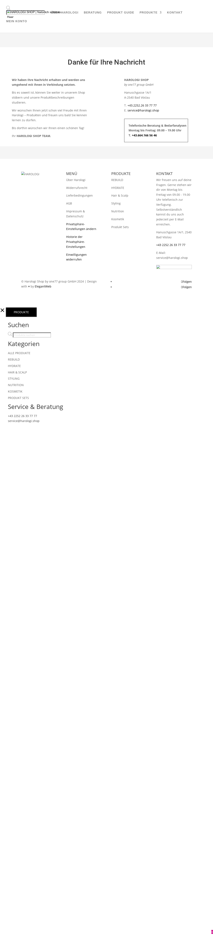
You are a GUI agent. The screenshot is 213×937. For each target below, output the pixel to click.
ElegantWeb (43, 286)
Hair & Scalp (119, 195)
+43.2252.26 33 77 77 (142, 105)
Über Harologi (75, 180)
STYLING (14, 378)
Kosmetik (117, 219)
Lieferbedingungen (79, 195)
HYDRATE (117, 188)
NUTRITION (16, 385)
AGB (69, 203)
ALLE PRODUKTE (19, 353)
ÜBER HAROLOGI (64, 12)
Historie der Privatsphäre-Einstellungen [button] (75, 242)
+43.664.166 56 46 (144, 135)
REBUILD (117, 180)
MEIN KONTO (16, 21)
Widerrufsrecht (76, 188)
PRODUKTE (148, 12)
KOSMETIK (15, 391)
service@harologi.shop (143, 110)
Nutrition (117, 211)
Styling (116, 203)
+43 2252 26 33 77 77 (170, 245)
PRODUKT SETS (18, 398)
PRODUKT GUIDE (120, 12)
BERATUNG (93, 12)
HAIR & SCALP (17, 372)
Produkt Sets (120, 227)
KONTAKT (175, 12)
